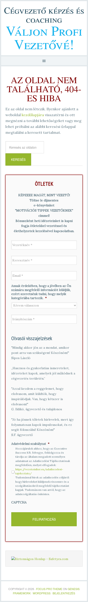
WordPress (42, 593)
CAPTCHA (19, 502)
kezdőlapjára (33, 115)
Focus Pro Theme (49, 589)
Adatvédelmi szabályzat (30, 444)
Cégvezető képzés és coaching (44, 14)
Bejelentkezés (64, 593)
